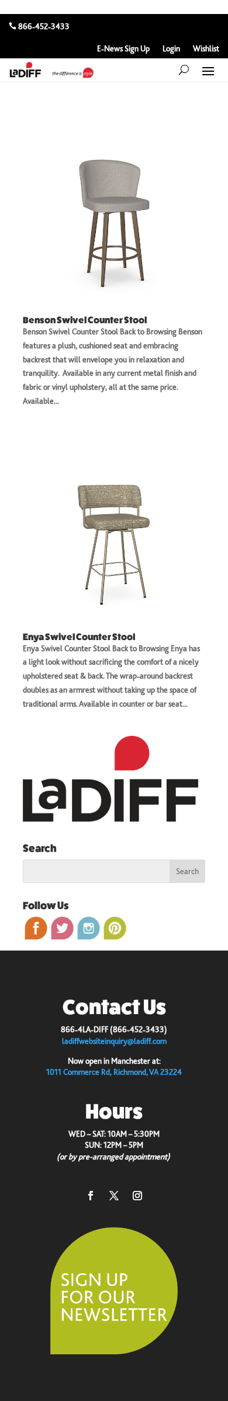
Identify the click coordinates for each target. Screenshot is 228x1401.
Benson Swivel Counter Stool (85, 320)
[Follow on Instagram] (137, 1195)
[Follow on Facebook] (90, 1195)
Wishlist (206, 48)
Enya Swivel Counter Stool (79, 636)
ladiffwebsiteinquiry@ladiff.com (114, 1041)
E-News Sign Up (123, 48)
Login (171, 48)
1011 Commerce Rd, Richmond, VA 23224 (114, 1072)
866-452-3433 (44, 26)
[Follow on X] (114, 1195)
